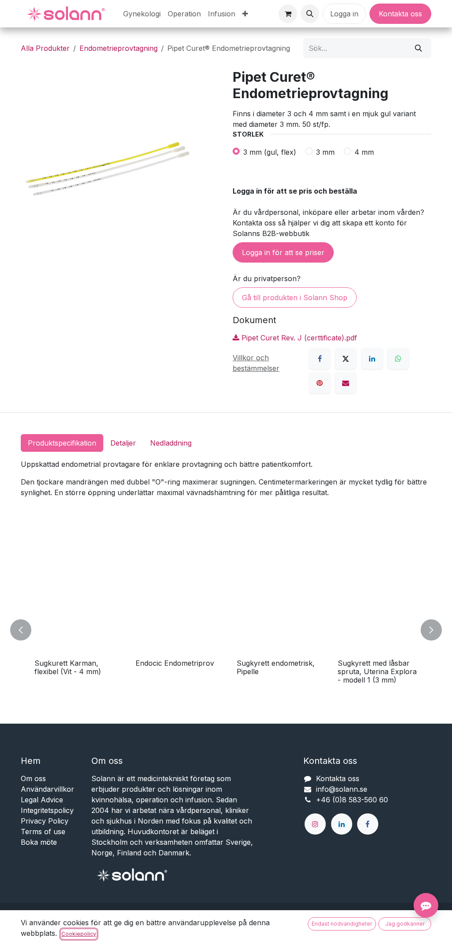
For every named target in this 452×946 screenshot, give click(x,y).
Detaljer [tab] (123, 443)
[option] (226, 630)
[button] (310, 13)
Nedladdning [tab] (171, 443)
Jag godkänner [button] (405, 923)
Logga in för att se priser (283, 252)
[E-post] (345, 382)
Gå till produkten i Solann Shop (294, 297)
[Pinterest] (319, 382)
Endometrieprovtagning (118, 48)
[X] (345, 358)
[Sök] (418, 48)
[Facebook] (319, 358)
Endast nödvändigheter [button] (342, 923)
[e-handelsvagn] (288, 13)
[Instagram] (315, 824)
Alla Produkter (45, 48)
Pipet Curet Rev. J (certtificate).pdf (298, 337)
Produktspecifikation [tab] (62, 443)
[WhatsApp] (398, 358)
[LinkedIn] (372, 358)
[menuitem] (142, 14)
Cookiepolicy (78, 934)
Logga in (344, 13)
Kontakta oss (400, 13)
